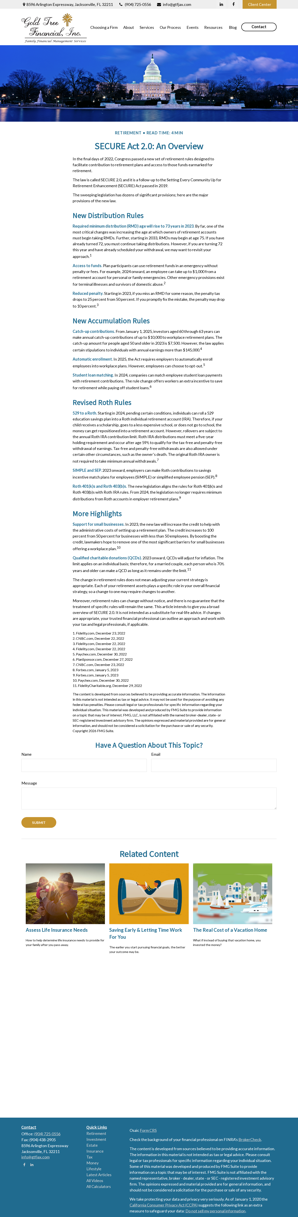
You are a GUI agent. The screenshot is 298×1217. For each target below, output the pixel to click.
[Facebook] (233, 4)
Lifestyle (93, 1168)
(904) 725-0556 (138, 4)
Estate (92, 1145)
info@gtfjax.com (177, 4)
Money (92, 1162)
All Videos (94, 1180)
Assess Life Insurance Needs (57, 930)
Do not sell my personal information (215, 1210)
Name (26, 754)
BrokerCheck (249, 1139)
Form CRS (148, 1130)
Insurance (95, 1151)
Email (155, 754)
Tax (89, 1157)
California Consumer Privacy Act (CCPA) (164, 1205)
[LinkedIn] (221, 4)
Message (29, 783)
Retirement (96, 1133)
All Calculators (98, 1186)
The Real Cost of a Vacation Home (230, 930)
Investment (96, 1139)
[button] (104, 26)
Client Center (259, 4)
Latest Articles (98, 1174)
